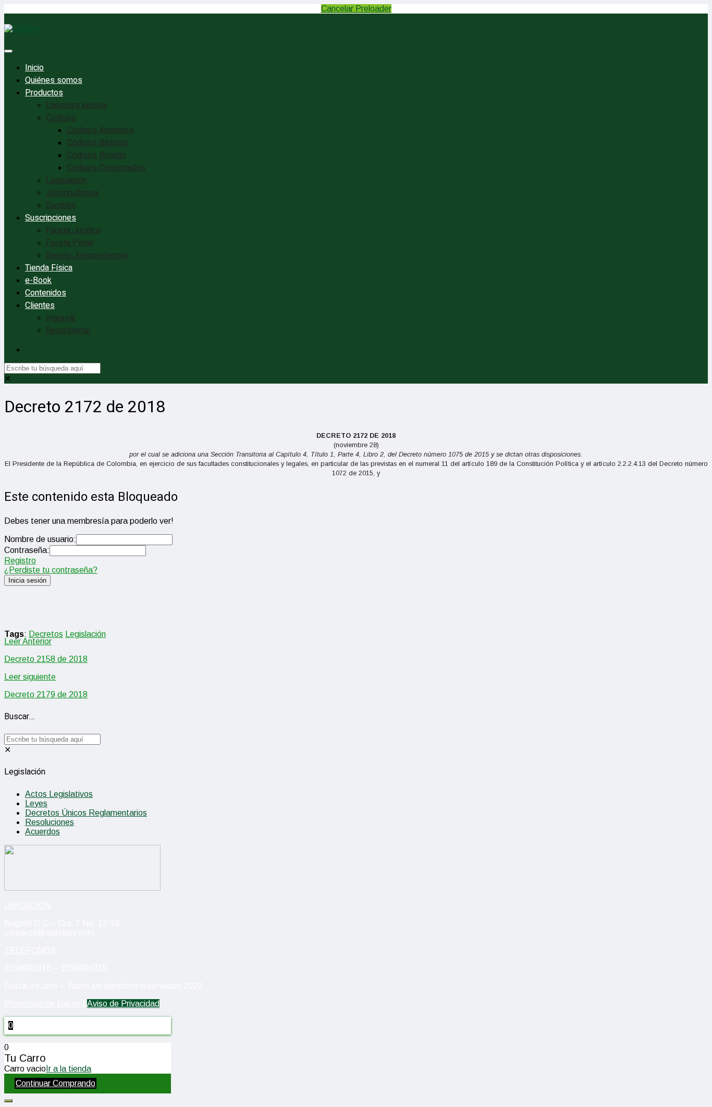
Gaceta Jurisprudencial (87, 255)
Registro (20, 560)
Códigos (61, 118)
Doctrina (61, 205)
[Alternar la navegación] (8, 51)
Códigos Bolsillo (96, 155)
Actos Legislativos (59, 794)
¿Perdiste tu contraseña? (50, 569)
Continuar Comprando (55, 1083)
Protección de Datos (42, 1003)
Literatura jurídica (76, 105)
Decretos (46, 634)
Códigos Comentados (106, 168)
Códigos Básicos (97, 143)
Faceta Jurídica (73, 230)
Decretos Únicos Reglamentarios (86, 812)
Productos (44, 93)
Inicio (34, 68)
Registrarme (68, 330)
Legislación (66, 180)
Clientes (40, 305)
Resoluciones (49, 822)
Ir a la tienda (68, 1068)
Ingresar (61, 318)
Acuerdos (42, 831)
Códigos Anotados (100, 130)
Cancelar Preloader (356, 8)
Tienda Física (48, 268)
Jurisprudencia (72, 193)
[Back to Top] (8, 1100)
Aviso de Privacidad (123, 1003)
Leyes (36, 803)
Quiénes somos (53, 80)
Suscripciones (50, 218)
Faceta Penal (69, 243)
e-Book (38, 280)
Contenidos (45, 293)
